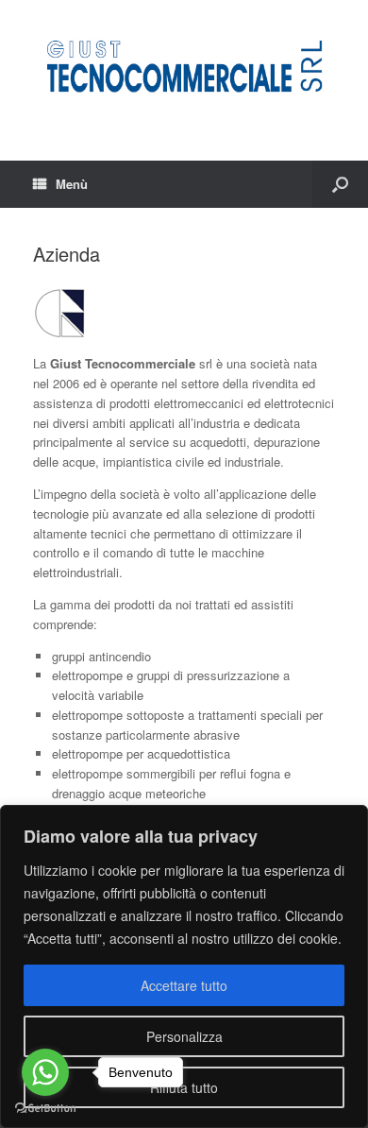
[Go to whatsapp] (45, 1072)
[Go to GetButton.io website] (45, 1108)
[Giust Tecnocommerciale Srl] (184, 66)
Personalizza (184, 1036)
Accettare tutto (184, 985)
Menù (72, 184)
